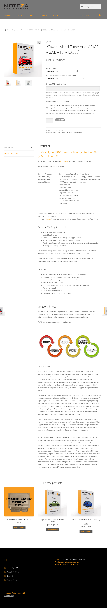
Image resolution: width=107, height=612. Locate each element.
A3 (24, 30)
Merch (55, 15)
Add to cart (59, 120)
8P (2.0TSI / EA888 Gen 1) (34, 30)
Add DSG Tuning (51, 68)
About (32, 15)
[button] (39, 42)
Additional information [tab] (12, 153)
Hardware (20, 15)
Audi (20, 30)
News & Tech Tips (13, 572)
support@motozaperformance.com (72, 559)
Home (8, 30)
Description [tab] (8, 147)
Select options (19, 527)
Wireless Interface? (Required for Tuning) (61, 75)
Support (44, 15)
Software (7, 15)
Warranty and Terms (14, 568)
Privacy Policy (12, 580)
